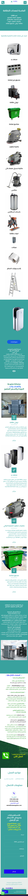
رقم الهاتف (21, 848)
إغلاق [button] (5, 891)
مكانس (14, 190)
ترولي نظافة (14, 102)
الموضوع (22, 855)
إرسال (14, 871)
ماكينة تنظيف (14, 147)
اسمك (22, 834)
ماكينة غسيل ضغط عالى (14, 168)
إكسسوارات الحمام (14, 268)
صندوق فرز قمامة (14, 80)
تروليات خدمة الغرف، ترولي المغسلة (18, 682)
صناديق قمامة (14, 124)
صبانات (14, 247)
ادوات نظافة (14, 233)
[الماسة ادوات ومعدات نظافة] (14, 1)
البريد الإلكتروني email (19, 841)
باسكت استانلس (14, 212)
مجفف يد (14, 59)
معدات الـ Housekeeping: (18, 685)
